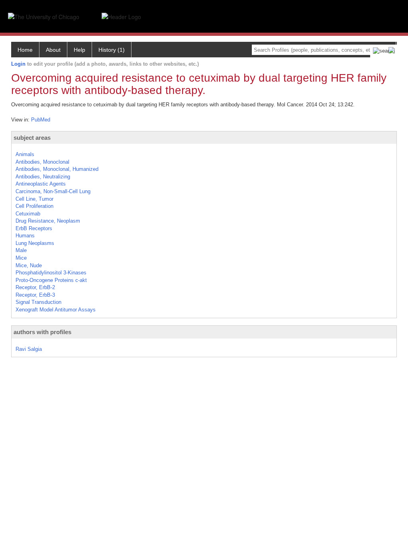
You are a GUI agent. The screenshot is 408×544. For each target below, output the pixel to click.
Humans (25, 236)
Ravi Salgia (29, 349)
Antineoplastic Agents (41, 184)
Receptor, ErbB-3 (35, 295)
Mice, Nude (29, 265)
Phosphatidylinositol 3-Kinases (51, 273)
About (53, 50)
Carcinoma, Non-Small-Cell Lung (53, 191)
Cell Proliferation (34, 206)
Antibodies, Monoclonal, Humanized (57, 169)
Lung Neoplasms (35, 243)
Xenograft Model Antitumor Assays (56, 310)
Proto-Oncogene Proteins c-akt (51, 280)
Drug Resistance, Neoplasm (48, 221)
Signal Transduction (38, 302)
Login (18, 64)
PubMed (40, 120)
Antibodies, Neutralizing (43, 177)
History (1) (111, 50)
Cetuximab (28, 214)
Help (79, 50)
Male (21, 250)
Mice (21, 258)
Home (25, 50)
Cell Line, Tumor (34, 199)
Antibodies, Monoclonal (42, 162)
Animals (25, 154)
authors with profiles (42, 332)
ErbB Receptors (34, 228)
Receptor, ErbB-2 (35, 287)
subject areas (32, 137)
